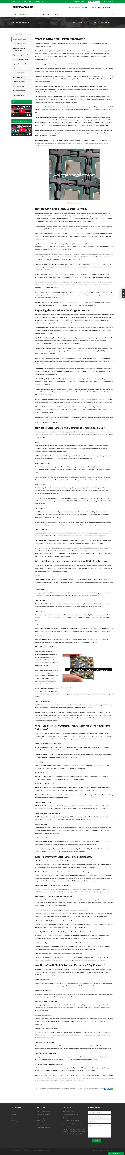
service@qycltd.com (37, 1)
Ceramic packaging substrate (20, 59)
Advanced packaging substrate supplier (49, 1088)
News (13, 1118)
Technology (76, 1)
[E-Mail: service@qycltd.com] (123, 296)
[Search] (112, 14)
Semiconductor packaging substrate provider (20, 49)
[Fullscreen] (30, 115)
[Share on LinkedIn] (110, 1089)
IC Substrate (65, 1088)
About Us (94, 1150)
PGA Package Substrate (19, 95)
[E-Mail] (112, 1)
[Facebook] (102, 1)
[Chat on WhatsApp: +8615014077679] (123, 293)
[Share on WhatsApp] (112, 1089)
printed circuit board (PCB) (51, 320)
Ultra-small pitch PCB (76, 1088)
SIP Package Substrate (19, 86)
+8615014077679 (74, 1121)
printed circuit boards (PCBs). (76, 53)
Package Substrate (17, 34)
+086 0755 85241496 (20, 1)
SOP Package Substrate (19, 90)
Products (13, 1114)
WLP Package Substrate (19, 72)
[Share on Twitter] (107, 1089)
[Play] (14, 115)
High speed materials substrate (21, 64)
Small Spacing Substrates (19, 39)
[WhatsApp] (108, 1)
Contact (82, 1)
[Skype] (110, 1)
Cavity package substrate (19, 43)
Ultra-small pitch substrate (91, 1088)
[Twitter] (104, 1)
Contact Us (101, 1150)
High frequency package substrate (22, 55)
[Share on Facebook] (105, 1089)
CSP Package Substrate (19, 81)
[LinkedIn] (106, 1)
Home (13, 1111)
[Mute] (27, 115)
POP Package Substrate (19, 77)
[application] (21, 111)
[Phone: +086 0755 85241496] (123, 290)
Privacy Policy (110, 1150)
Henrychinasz (70, 1118)
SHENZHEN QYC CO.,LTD (30, 1150)
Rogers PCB (16, 68)
